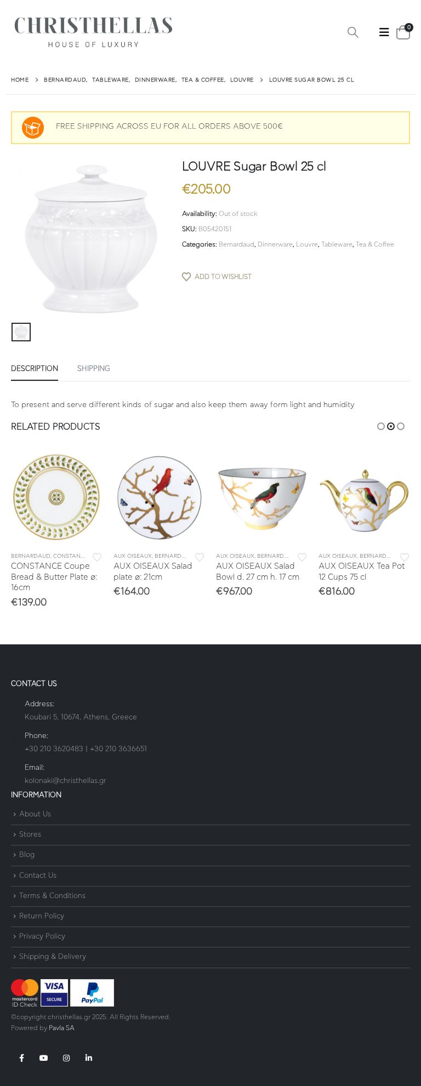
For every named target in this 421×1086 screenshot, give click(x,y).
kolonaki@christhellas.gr (65, 781)
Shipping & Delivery (52, 957)
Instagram (66, 1058)
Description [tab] (34, 369)
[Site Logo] (93, 33)
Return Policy (41, 916)
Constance (70, 556)
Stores (30, 834)
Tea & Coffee (375, 244)
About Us (35, 814)
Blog (27, 855)
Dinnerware (275, 244)
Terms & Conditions (52, 896)
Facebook (21, 1058)
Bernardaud (236, 244)
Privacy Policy (42, 936)
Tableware (336, 244)
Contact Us (37, 875)
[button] (353, 32)
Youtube (44, 1058)
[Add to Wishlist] (97, 556)
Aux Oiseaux (132, 556)
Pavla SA (62, 1028)
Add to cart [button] (84, 469)
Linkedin (88, 1058)
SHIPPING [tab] (93, 369)
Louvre (307, 244)
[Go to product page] (57, 497)
